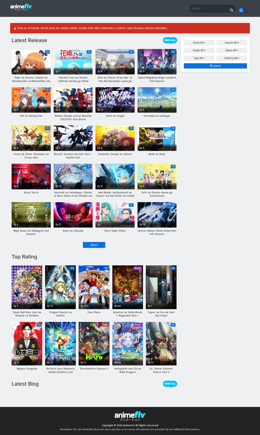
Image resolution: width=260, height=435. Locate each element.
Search (216, 65)
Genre (198, 42)
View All (170, 40)
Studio (198, 50)
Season (230, 42)
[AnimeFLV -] (21, 8)
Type (198, 58)
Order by (230, 58)
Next (93, 244)
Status (230, 50)
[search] (232, 10)
